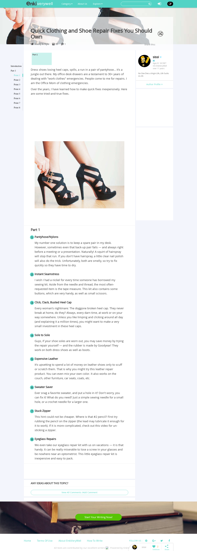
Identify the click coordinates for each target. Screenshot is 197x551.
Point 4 (17, 89)
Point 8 (17, 107)
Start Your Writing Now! (98, 517)
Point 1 (17, 75)
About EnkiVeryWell (69, 540)
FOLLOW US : (135, 540)
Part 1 (13, 70)
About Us (82, 3)
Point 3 (17, 84)
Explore (97, 3)
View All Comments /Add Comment (79, 492)
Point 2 (17, 79)
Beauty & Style (41, 44)
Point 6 (17, 98)
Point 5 (17, 93)
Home (27, 540)
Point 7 (17, 102)
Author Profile (153, 84)
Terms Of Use (44, 540)
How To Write (95, 540)
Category (66, 3)
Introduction (16, 66)
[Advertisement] (79, 118)
